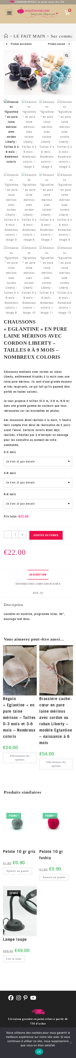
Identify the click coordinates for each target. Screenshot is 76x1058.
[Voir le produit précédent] (7, 44)
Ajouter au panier (46, 535)
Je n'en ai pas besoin (20, 461)
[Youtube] (33, 998)
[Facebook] (11, 998)
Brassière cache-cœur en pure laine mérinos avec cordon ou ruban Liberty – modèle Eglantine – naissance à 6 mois (55, 720)
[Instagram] (18, 998)
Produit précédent (21, 43)
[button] (9, 12)
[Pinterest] (25, 998)
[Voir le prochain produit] (69, 44)
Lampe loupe (15, 939)
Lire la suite (14, 958)
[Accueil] (6, 36)
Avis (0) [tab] (38, 592)
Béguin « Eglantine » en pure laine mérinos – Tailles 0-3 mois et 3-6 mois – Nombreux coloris (19, 717)
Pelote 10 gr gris (19, 851)
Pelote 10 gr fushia (51, 854)
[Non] (71, 1043)
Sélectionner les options (20, 757)
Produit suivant (56, 43)
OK (39, 1051)
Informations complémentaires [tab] (38, 583)
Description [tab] (38, 574)
